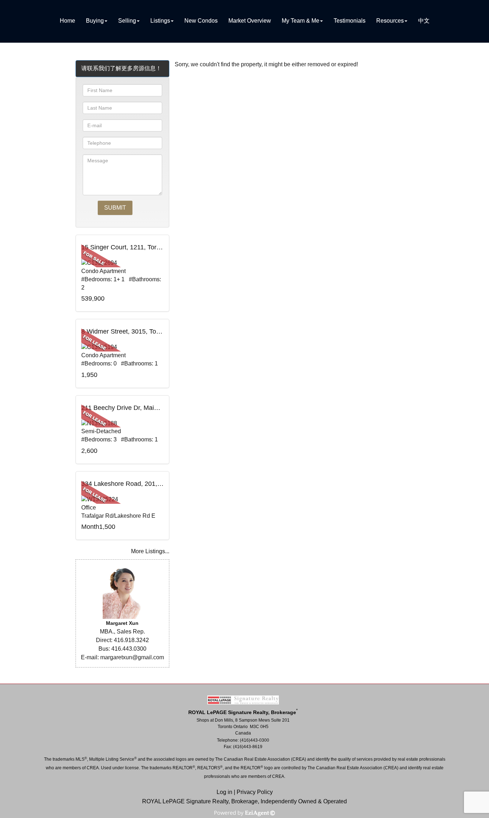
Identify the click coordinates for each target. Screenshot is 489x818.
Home (67, 21)
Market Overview (249, 21)
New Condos (201, 21)
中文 (424, 21)
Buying (95, 21)
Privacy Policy (255, 792)
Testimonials (349, 21)
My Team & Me (300, 21)
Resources (390, 21)
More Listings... (150, 551)
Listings (160, 21)
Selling (127, 21)
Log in (224, 792)
